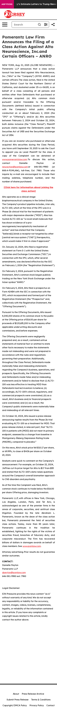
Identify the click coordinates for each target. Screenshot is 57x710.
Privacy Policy (36, 705)
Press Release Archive (33, 693)
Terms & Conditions (41, 699)
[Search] (39, 24)
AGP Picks (7, 4)
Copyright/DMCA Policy (15, 705)
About (16, 693)
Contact (50, 705)
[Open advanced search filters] (46, 24)
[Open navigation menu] (4, 24)
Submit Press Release (17, 699)
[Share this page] (53, 24)
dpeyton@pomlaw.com (14, 572)
